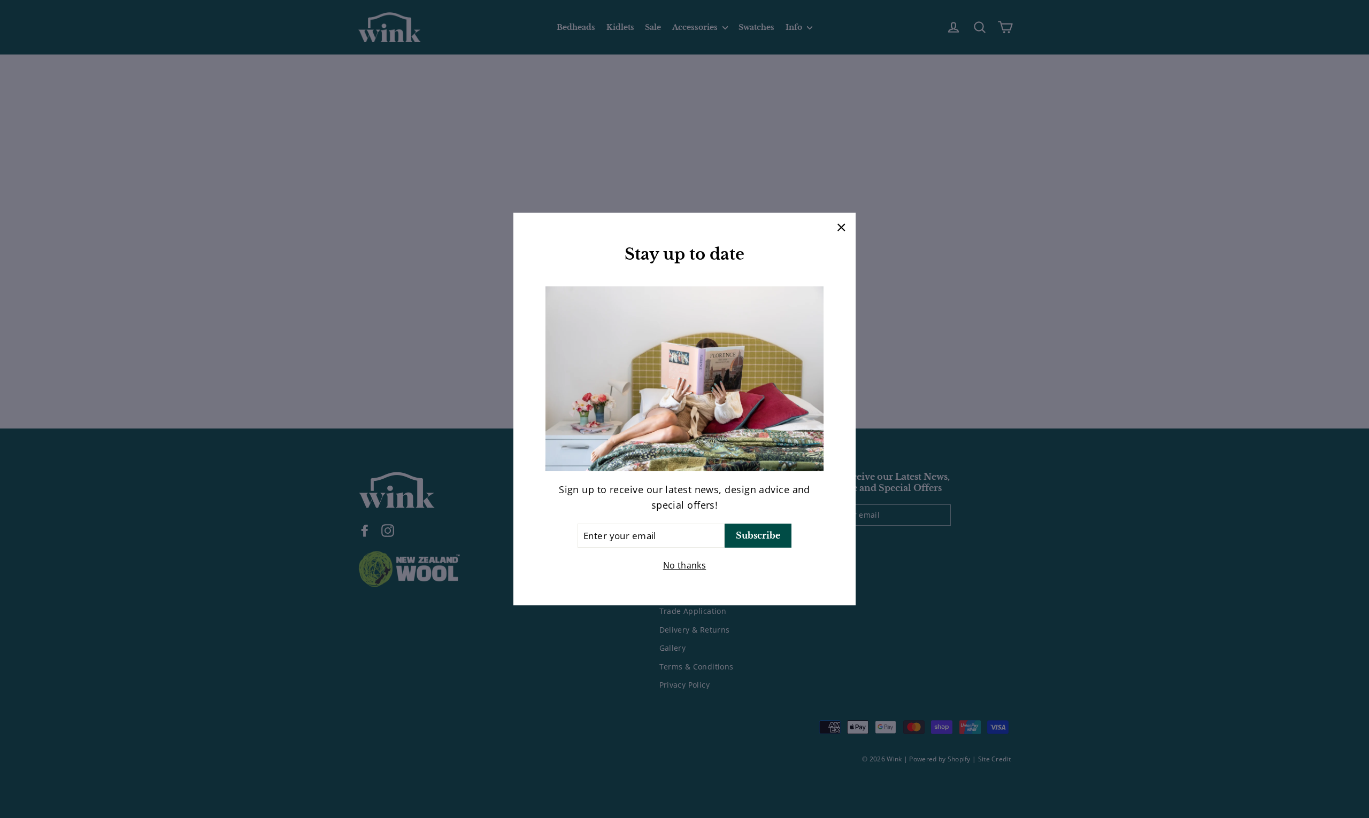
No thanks (684, 565)
